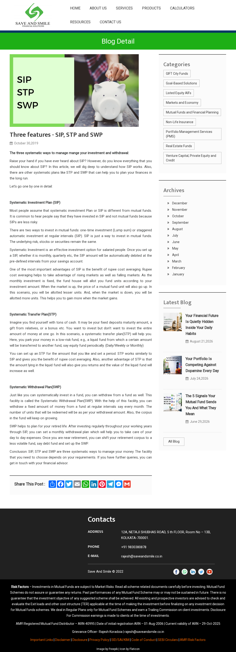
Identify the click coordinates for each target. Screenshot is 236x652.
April (175, 255)
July (174, 235)
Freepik (113, 649)
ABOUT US (98, 8)
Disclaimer (62, 640)
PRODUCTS (151, 8)
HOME (75, 8)
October (177, 216)
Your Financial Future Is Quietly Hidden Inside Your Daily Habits (202, 324)
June (175, 242)
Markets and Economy (182, 102)
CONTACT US (110, 22)
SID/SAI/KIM (120, 640)
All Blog (174, 441)
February (178, 268)
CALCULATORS (182, 8)
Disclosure (79, 640)
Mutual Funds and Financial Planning (192, 112)
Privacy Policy (99, 640)
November (179, 209)
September (180, 222)
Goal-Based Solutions (181, 83)
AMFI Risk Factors (193, 640)
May (174, 248)
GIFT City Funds (177, 73)
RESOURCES (80, 22)
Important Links (41, 640)
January (177, 274)
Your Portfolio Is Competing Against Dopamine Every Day (202, 365)
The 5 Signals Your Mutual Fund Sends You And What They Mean (201, 405)
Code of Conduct (143, 640)
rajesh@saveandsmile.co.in (141, 556)
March (176, 261)
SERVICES (124, 8)
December (179, 203)
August (177, 229)
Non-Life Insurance (179, 122)
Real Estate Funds (179, 146)
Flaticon (135, 649)
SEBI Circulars (168, 640)
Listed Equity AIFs (178, 93)
